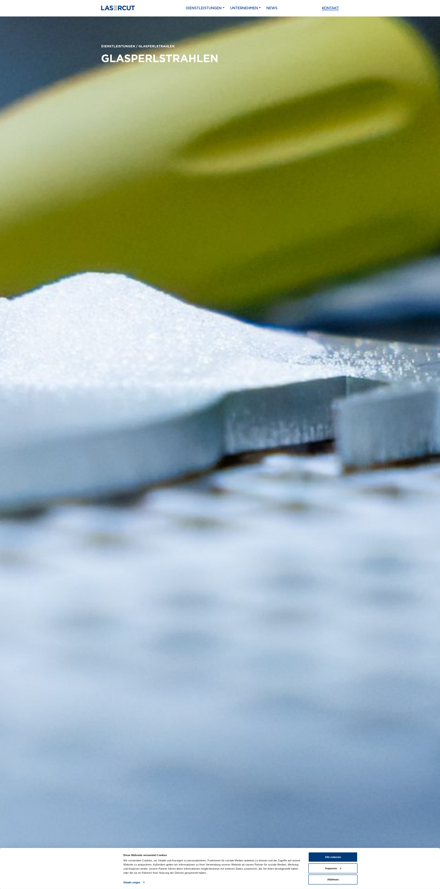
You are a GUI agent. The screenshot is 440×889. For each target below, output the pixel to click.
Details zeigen (131, 882)
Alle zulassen (333, 857)
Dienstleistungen (204, 8)
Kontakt (330, 8)
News (271, 8)
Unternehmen (244, 8)
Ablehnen (333, 879)
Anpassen (331, 868)
